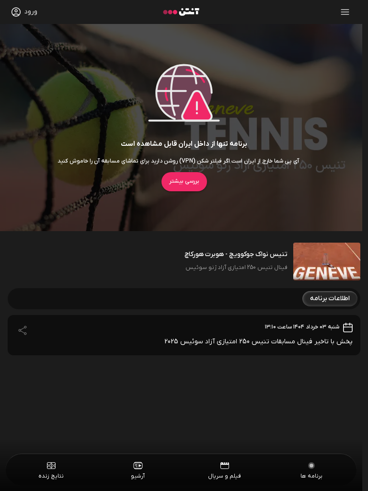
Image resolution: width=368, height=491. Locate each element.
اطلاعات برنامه (330, 298)
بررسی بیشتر (184, 181)
